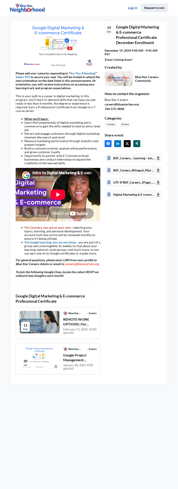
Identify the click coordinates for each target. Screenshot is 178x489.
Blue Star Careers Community (146, 78)
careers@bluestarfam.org (122, 104)
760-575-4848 (114, 109)
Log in (132, 8)
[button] (108, 143)
